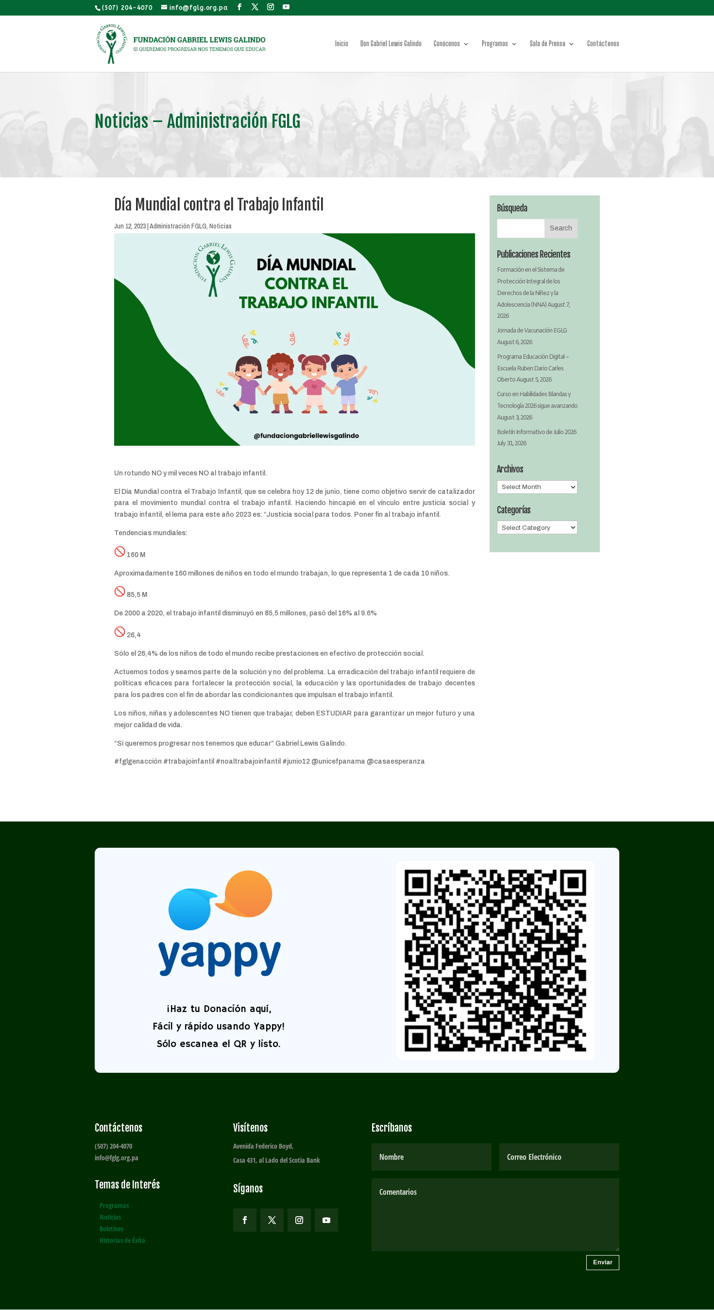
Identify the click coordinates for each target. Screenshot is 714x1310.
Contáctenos (603, 44)
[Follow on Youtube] (326, 1220)
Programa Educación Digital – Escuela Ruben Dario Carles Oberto (533, 368)
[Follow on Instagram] (299, 1220)
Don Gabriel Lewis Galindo (391, 44)
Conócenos (447, 44)
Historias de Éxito (122, 1240)
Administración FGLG (178, 226)
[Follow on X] (272, 1220)
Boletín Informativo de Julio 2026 (536, 433)
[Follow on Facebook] (244, 1220)
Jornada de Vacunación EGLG (532, 331)
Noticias (220, 226)
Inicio (341, 44)
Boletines (111, 1228)
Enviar (602, 1262)
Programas (495, 44)
